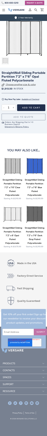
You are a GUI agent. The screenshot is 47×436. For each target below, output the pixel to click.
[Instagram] (26, 403)
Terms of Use (29, 413)
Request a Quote (35, 3)
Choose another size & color (20, 84)
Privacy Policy (17, 413)
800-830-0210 (11, 3)
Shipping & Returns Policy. (17, 127)
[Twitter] (15, 403)
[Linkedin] (37, 403)
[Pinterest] (21, 403)
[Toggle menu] (4, 10)
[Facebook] (10, 403)
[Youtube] (32, 403)
